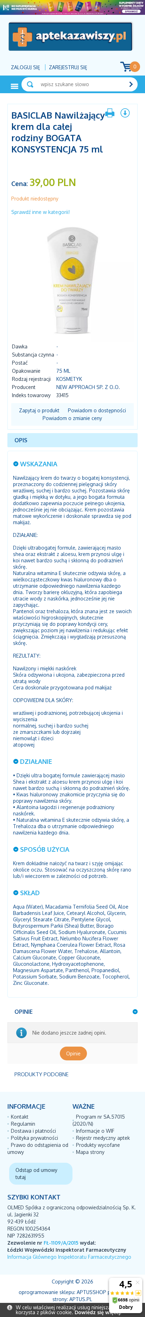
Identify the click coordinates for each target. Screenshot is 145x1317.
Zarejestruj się (68, 67)
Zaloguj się (25, 67)
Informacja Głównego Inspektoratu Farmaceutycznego (69, 1257)
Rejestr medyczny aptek (103, 1138)
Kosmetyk (69, 379)
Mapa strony (90, 1152)
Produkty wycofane (98, 1145)
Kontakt (20, 1117)
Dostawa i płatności (33, 1131)
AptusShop (91, 1292)
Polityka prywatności (34, 1138)
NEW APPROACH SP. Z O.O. (88, 387)
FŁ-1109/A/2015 (61, 1243)
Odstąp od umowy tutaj (36, 1173)
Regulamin (23, 1124)
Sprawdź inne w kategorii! (40, 212)
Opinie (73, 1053)
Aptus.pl (80, 1299)
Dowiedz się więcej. (98, 1312)
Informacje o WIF (95, 1131)
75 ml (63, 371)
